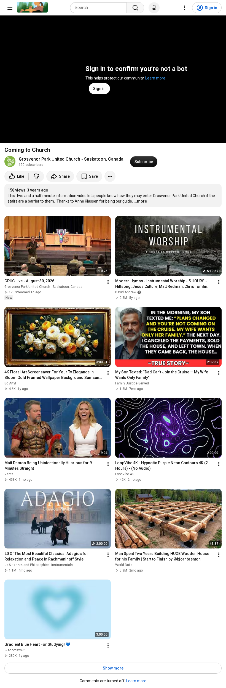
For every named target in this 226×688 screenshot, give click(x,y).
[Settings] (184, 7)
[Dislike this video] (36, 176)
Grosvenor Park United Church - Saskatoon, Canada (71, 159)
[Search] (135, 7)
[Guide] (10, 7)
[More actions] (109, 176)
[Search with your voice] (154, 7)
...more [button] (140, 201)
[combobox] (100, 7)
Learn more (155, 78)
